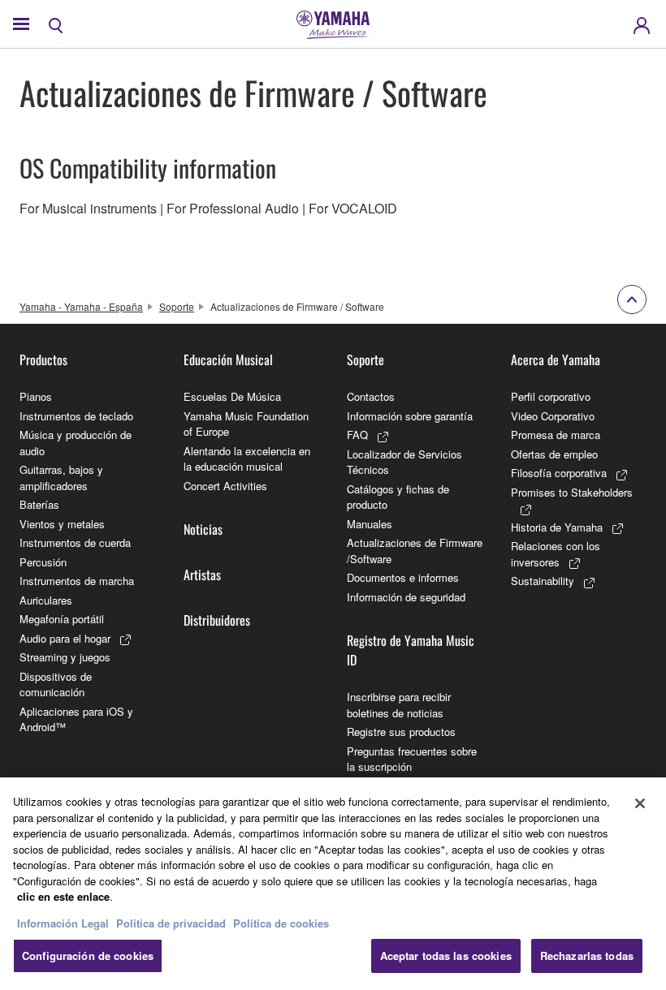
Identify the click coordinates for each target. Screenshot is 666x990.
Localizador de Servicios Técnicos (404, 462)
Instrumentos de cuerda (75, 542)
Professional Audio (244, 208)
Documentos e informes (403, 577)
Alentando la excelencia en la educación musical (247, 459)
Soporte (176, 306)
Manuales (369, 524)
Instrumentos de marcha (76, 580)
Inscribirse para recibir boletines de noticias (399, 705)
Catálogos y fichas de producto (398, 497)
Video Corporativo (553, 416)
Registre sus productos (401, 731)
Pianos (35, 396)
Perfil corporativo (550, 396)
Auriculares (45, 600)
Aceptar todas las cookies (446, 955)
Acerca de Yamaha (555, 359)
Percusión (43, 562)
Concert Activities (225, 485)
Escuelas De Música (232, 396)
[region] (333, 883)
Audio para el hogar (64, 638)
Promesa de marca (555, 434)
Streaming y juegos (64, 657)
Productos (43, 359)
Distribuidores (217, 620)
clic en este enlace (63, 896)
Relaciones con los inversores (555, 554)
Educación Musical (228, 359)
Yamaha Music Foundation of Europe (246, 424)
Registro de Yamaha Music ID (410, 650)
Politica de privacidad (171, 923)
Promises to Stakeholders (572, 492)
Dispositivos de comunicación (55, 684)
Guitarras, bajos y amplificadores (61, 477)
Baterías (39, 504)
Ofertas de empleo (554, 454)
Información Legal (63, 923)
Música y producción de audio (75, 442)
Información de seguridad (406, 597)
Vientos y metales (62, 524)
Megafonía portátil (61, 618)
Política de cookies (281, 923)
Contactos (371, 396)
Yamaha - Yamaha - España (81, 306)
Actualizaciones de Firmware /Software (414, 550)
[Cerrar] (640, 803)
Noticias (203, 529)
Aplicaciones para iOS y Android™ (76, 719)
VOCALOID (364, 208)
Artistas (202, 574)
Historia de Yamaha (557, 527)
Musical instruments (99, 208)
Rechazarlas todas (587, 955)
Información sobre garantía (410, 416)
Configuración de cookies (88, 955)
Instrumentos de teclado (76, 416)
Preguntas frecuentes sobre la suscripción (412, 759)
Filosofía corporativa (559, 472)
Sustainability (542, 580)
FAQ (357, 434)
